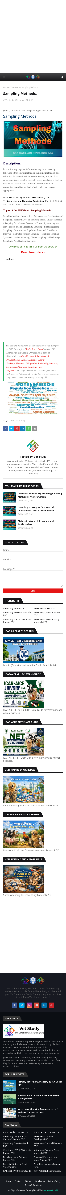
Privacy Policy (54, 1181)
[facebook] (14, 1005)
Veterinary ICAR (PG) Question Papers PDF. (17, 621)
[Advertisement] (33, 36)
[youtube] (36, 1005)
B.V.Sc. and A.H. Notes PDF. (16, 1132)
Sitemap (28, 1181)
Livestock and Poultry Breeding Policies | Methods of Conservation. (40, 495)
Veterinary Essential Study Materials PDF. (46, 621)
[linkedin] (44, 1005)
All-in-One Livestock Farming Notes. (47, 1165)
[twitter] (22, 1005)
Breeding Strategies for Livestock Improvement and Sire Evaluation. (36, 509)
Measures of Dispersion (26, 363)
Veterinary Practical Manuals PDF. (17, 614)
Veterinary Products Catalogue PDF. (43, 1138)
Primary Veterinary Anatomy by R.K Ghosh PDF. (40, 1083)
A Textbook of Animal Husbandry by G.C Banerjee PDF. (39, 1097)
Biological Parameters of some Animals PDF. (46, 1158)
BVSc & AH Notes (34, 349)
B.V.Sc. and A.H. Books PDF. (47, 1132)
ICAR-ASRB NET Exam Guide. (47, 1170)
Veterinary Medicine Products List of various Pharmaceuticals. (38, 1111)
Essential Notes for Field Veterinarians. (15, 1165)
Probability (43, 363)
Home (6, 87)
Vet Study (9, 100)
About (8, 1181)
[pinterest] (51, 1005)
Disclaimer (40, 1181)
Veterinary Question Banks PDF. (47, 614)
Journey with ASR (50, 1190)
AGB (12, 420)
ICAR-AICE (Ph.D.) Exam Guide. (17, 1170)
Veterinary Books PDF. (14, 608)
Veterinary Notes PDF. (44, 608)
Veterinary (15, 87)
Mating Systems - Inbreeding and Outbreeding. (36, 522)
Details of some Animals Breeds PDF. (15, 1158)
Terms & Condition (33, 1185)
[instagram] (29, 1005)
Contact (18, 1181)
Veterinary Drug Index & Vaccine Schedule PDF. (14, 1138)
